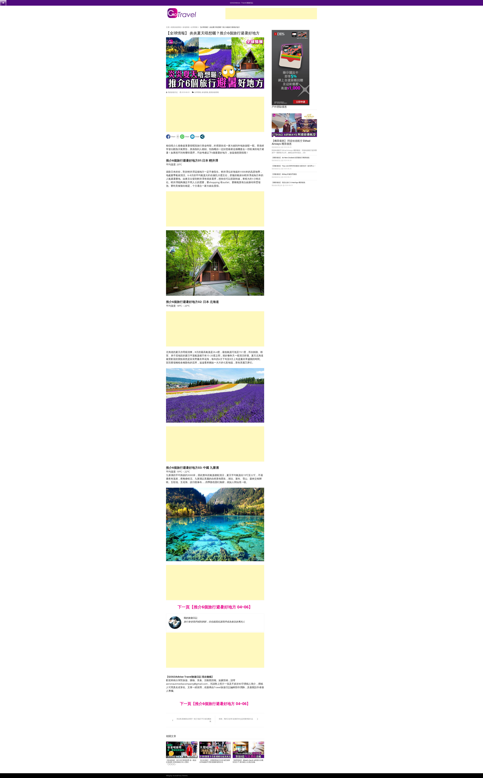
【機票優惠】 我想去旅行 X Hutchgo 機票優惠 (288, 182)
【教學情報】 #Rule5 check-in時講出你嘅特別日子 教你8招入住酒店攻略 (248, 761)
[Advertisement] (271, 13)
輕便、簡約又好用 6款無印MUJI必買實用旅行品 (236, 719)
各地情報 (186, 27)
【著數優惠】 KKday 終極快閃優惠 (284, 174)
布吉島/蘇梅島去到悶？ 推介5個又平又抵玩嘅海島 (194, 720)
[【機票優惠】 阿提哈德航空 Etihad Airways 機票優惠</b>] (294, 125)
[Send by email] (194, 136)
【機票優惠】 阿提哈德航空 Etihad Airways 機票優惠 (291, 142)
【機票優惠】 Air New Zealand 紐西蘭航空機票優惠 (290, 158)
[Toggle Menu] (3, 3)
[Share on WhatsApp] (184, 136)
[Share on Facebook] (170, 136)
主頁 (167, 27)
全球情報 (194, 27)
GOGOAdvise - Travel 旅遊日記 (241, 3)
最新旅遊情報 (176, 27)
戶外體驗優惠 (279, 106)
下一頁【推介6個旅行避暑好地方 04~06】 (215, 703)
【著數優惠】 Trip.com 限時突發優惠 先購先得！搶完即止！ (294, 166)
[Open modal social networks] (202, 136)
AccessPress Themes (180, 775)
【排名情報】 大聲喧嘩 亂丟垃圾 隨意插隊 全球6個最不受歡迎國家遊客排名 (214, 761)
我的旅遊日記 (173, 92)
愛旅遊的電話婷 (277, 185)
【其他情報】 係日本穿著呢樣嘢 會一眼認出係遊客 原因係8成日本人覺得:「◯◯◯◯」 (181, 762)
